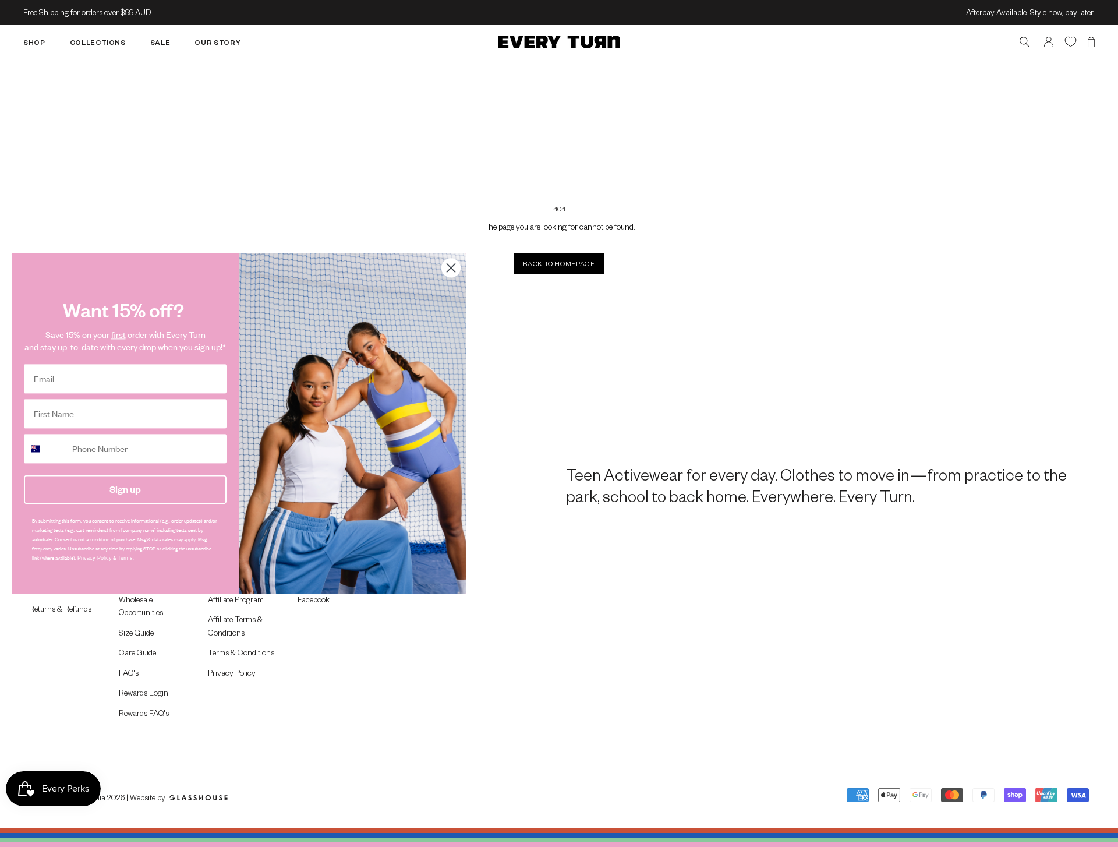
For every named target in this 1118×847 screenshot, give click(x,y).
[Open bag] (1091, 41)
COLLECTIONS (98, 41)
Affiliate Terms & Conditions (235, 625)
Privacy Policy (232, 672)
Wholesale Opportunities (141, 605)
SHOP (34, 41)
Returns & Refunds (60, 608)
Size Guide (136, 632)
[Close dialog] (451, 267)
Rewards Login (143, 692)
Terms (125, 558)
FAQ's (129, 672)
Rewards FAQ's (144, 713)
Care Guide (137, 652)
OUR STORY (217, 41)
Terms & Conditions (241, 652)
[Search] (1024, 41)
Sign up (125, 489)
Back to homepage (559, 263)
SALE (160, 41)
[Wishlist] (1070, 41)
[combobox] (45, 449)
